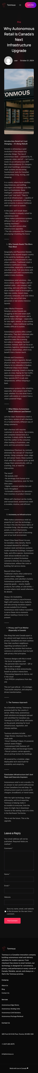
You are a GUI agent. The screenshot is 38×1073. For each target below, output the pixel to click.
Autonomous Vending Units (11, 1009)
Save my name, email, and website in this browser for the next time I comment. (20, 911)
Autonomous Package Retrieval (12, 1016)
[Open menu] (20, 5)
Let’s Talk (30, 5)
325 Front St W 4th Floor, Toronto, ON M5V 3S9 (17, 1034)
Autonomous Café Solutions (11, 1012)
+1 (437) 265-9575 (8, 1044)
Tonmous (11, 5)
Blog (19, 22)
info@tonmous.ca (8, 1054)
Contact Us (5, 993)
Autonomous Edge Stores (10, 1005)
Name (7, 874)
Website (7, 897)
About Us (5, 985)
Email (7, 886)
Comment (8, 848)
